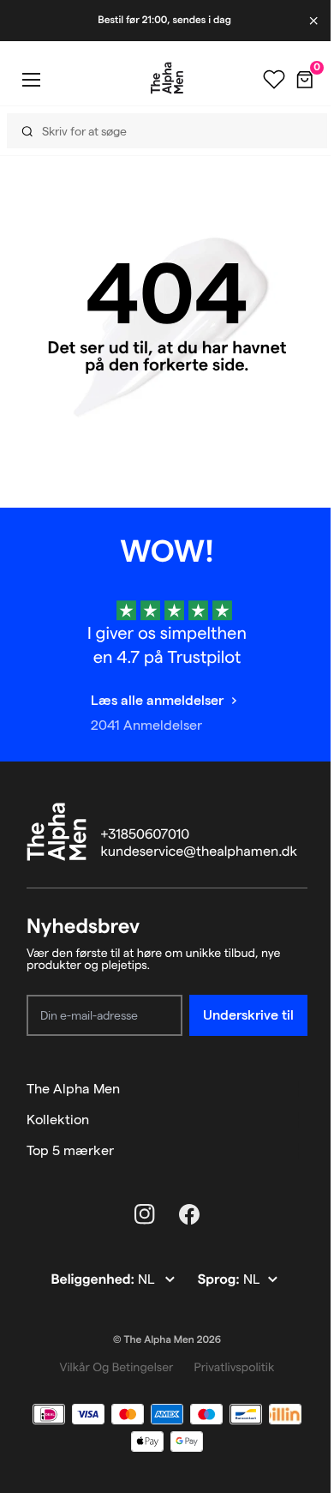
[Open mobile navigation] (31, 79)
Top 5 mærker (70, 1150)
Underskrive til (248, 1015)
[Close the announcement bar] (315, 20)
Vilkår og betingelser (117, 1367)
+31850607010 (145, 835)
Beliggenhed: (94, 1280)
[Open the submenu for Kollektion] (299, 1120)
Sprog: (220, 1280)
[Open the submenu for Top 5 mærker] (299, 1150)
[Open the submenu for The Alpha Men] (299, 1089)
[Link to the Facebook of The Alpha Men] (189, 1214)
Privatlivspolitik (234, 1367)
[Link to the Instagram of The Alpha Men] (144, 1214)
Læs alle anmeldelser (157, 700)
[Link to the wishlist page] (274, 80)
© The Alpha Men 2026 (167, 1340)
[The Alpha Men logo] (167, 78)
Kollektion (58, 1119)
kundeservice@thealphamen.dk (199, 852)
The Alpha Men (73, 1088)
